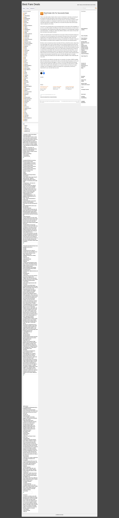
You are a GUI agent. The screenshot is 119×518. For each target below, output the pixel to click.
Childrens (26, 28)
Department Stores (27, 42)
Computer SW (26, 36)
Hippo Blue (25, 261)
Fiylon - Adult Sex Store (27, 254)
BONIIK (82, 81)
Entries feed (26, 128)
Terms (27, 8)
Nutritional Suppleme (28, 86)
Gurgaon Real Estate (57, 86)
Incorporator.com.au (26, 269)
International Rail (26, 273)
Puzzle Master (25, 432)
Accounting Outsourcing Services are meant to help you (70, 102)
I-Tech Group (25, 274)
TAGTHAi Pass (83, 52)
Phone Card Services (28, 98)
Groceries (26, 62)
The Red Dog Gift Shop (27, 483)
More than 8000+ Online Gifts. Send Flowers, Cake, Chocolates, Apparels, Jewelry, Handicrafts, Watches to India (29, 469)
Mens (25, 83)
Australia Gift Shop (26, 156)
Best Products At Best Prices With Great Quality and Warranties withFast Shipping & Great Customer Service (30, 479)
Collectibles (26, 31)
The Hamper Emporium (27, 481)
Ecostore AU (83, 63)
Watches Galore (84, 83)
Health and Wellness (27, 65)
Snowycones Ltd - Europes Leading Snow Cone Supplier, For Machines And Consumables (30, 458)
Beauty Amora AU (84, 65)
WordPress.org (27, 131)
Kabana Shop (83, 79)
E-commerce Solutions (28, 43)
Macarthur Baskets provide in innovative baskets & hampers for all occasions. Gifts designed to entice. (30, 337)
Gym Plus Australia (84, 48)
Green (25, 61)
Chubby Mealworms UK (27, 193)
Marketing (26, 80)
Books (25, 24)
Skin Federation (26, 456)
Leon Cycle (83, 66)
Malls (25, 79)
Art (24, 14)
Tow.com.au (25, 494)
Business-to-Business (28, 25)
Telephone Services (27, 108)
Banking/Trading (27, 18)
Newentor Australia (84, 47)
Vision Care (26, 116)
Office (25, 87)
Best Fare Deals (31, 4)
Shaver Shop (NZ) (84, 35)
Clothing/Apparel (27, 29)
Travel (25, 112)
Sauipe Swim (25, 434)
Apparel (25, 13)
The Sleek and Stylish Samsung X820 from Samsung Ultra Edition (50, 102)
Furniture (25, 53)
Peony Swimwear (84, 38)
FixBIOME (83, 101)
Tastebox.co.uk (26, 471)
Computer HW (26, 35)
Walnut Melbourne (84, 28)
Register (25, 125)
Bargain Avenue (84, 45)
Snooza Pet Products (85, 53)
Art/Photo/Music (27, 15)
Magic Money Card (26, 340)
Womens (25, 120)
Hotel (25, 71)
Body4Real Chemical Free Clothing (29, 255)
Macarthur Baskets (26, 334)
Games (25, 54)
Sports (25, 105)
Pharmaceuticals (27, 97)
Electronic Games (27, 44)
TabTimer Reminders (27, 467)
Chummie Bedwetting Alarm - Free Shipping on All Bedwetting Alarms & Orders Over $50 (29, 196)
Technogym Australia (85, 89)
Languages (26, 75)
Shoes (25, 104)
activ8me (83, 29)
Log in (25, 127)
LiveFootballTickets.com (27, 331)
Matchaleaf (25, 349)
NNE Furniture (25, 406)
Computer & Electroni (28, 33)
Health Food (26, 66)
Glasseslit (25, 256)
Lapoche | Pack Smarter (85, 84)
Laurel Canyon (25, 281)
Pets (25, 95)
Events (25, 47)
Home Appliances (27, 69)
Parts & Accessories (28, 91)
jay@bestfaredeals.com (49, 94)
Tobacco (25, 109)
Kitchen (25, 73)
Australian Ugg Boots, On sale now (29, 162)
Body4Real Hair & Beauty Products (29, 174)
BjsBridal (24, 173)
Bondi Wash (83, 102)
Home (24, 8)
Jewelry (25, 72)
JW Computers (84, 39)
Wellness (25, 119)
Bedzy (82, 44)
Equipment (26, 46)
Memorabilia (26, 82)
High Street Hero (26, 260)
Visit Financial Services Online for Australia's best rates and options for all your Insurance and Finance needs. (30, 251)
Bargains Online (84, 41)
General (25, 55)
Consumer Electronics (28, 39)
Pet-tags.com (25, 414)
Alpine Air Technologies (27, 153)
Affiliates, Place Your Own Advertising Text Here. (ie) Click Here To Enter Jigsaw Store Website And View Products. (30, 279)
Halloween (26, 64)
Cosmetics (26, 40)
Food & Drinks (26, 50)
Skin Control (83, 94)
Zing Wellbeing (83, 97)
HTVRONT (83, 96)
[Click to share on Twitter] (41, 73)
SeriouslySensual (26, 438)
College (25, 32)
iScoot (82, 87)
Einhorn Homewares (26, 216)
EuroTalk (24, 248)
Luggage (25, 76)
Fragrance (26, 51)
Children (25, 26)
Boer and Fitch (25, 175)
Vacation (25, 113)
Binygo (24, 172)
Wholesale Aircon (84, 46)
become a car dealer (26, 171)
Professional (26, 101)
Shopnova (83, 50)
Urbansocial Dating (26, 510)
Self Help (25, 102)
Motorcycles (26, 84)
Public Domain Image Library (28, 420)
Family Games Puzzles (27, 430)
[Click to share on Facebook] (44, 73)
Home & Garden (27, 68)
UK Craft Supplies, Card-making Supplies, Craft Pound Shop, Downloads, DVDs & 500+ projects (30, 418)
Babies (25, 17)
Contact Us (32, 8)
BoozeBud (83, 76)
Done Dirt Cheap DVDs (27, 208)
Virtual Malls (26, 115)
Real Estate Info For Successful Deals (56, 13)
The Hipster (25, 482)
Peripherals (26, 94)
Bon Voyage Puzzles (26, 431)
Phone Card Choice (26, 415)
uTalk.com (25, 511)
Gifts (46, 14)
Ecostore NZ (83, 64)
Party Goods (26, 93)
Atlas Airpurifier (26, 154)
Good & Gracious (26, 257)
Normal (82, 77)
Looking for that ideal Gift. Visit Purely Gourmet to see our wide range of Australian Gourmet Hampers (29, 423)
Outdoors (26, 90)
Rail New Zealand (26, 433)
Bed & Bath (26, 22)
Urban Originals (26, 509)
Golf (25, 58)
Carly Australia (84, 51)
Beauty (25, 21)
